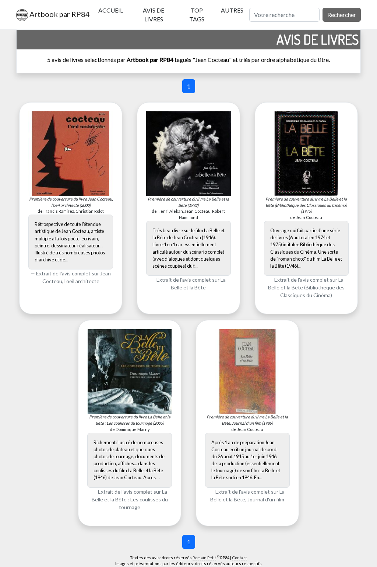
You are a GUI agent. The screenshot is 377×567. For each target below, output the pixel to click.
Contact (239, 557)
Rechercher (341, 14)
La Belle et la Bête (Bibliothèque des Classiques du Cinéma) (306, 287)
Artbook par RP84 (57, 14)
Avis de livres (153, 14)
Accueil (110, 10)
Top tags (196, 14)
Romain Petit (204, 557)
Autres (232, 10)
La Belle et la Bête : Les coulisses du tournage (130, 499)
